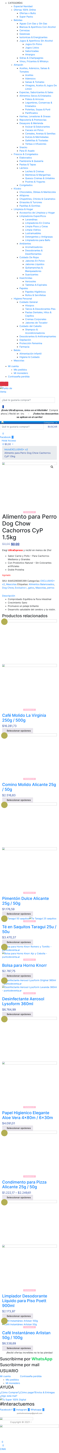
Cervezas (24, 30)
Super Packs (26, 16)
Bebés (17, 350)
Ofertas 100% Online (25, 9)
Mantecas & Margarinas (38, 174)
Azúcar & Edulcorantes (37, 126)
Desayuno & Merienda (31, 123)
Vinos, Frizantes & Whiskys (33, 61)
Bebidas (18, 20)
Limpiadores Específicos (32, 216)
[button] (6, 444)
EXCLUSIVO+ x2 (19, 449)
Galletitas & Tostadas (36, 140)
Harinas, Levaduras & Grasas (34, 116)
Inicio (7, 449)
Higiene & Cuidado (29, 357)
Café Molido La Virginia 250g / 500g (24, 718)
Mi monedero (21, 373)
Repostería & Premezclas (32, 119)
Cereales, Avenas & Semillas (40, 133)
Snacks (23, 147)
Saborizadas (32, 51)
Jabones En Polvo (35, 260)
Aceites (29, 75)
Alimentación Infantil (30, 353)
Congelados (26, 185)
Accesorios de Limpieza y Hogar (37, 212)
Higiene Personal (23, 298)
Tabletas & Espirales (36, 284)
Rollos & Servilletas (35, 295)
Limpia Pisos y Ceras (36, 226)
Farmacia (24, 346)
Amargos (30, 54)
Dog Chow (8, 587)
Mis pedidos (20, 369)
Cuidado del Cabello (30, 326)
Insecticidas (25, 278)
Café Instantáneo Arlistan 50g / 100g (26, 1335)
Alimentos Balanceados (41, 584)
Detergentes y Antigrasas (39, 236)
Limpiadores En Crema (37, 222)
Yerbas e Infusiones (35, 143)
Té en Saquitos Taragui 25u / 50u (29, 929)
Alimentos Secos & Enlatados (35, 95)
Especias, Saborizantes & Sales (36, 92)
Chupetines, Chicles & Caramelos (37, 198)
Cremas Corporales (35, 319)
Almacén (18, 64)
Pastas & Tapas (27, 164)
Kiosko (17, 188)
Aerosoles (30, 281)
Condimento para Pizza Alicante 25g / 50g (24, 1184)
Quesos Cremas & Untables (40, 178)
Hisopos (29, 305)
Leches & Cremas (34, 171)
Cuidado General (28, 302)
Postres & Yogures (35, 181)
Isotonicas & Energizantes (33, 37)
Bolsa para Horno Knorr (24, 965)
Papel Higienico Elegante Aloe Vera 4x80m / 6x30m (27, 1115)
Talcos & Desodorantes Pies (40, 308)
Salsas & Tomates (34, 82)
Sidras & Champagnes (31, 57)
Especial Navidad (23, 6)
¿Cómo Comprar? (9, 1392)
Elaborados (25, 157)
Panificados (31, 112)
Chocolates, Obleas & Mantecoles (37, 192)
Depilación (25, 339)
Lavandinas (31, 219)
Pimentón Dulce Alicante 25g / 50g (25, 901)
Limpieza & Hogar (23, 209)
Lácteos (23, 167)
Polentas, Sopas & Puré (37, 109)
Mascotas (19, 360)
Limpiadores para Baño (37, 240)
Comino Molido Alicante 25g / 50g (29, 787)
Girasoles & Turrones (30, 202)
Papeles (23, 288)
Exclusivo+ (21, 587)
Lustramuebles (33, 233)
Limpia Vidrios (33, 229)
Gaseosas (24, 33)
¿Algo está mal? (8, 1395)
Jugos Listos (32, 47)
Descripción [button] (9, 595)
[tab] (29, 595)
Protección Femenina (30, 343)
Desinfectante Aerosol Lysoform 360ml (23, 1001)
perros (50, 587)
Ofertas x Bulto (27, 13)
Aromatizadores (34, 247)
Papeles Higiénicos (35, 291)
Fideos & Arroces (34, 99)
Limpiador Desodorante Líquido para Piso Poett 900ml (24, 1301)
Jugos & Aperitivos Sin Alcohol (36, 40)
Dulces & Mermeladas (37, 137)
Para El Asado (27, 150)
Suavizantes (31, 274)
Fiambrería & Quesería (31, 161)
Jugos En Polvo (33, 44)
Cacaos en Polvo (34, 130)
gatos (31, 587)
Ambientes (25, 243)
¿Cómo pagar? (27, 1392)
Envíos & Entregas (45, 1392)
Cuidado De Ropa (29, 257)
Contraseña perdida (19, 376)
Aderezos (30, 78)
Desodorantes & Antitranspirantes (37, 336)
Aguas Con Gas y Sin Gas (33, 23)
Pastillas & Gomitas (29, 205)
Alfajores (24, 195)
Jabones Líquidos (34, 264)
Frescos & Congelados (26, 154)
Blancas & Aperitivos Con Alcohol (37, 27)
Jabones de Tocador (36, 322)
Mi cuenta (13, 366)
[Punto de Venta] (2, 422)
